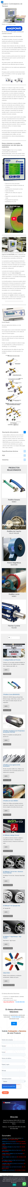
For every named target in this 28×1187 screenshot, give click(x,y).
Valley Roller (6, 973)
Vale (14, 1184)
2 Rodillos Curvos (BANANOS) (11, 694)
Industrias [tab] (5, 460)
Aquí (14, 1023)
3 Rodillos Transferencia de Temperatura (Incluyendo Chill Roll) (14, 731)
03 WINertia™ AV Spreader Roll (11, 905)
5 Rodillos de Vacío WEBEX (10, 800)
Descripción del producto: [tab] (10, 432)
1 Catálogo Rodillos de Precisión (12, 660)
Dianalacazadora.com (18, 1175)
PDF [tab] (3, 455)
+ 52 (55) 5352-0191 (20, 1002)
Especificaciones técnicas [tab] (10, 451)
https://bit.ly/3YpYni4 (8, 1002)
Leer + (6, 669)
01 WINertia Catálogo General (11, 835)
